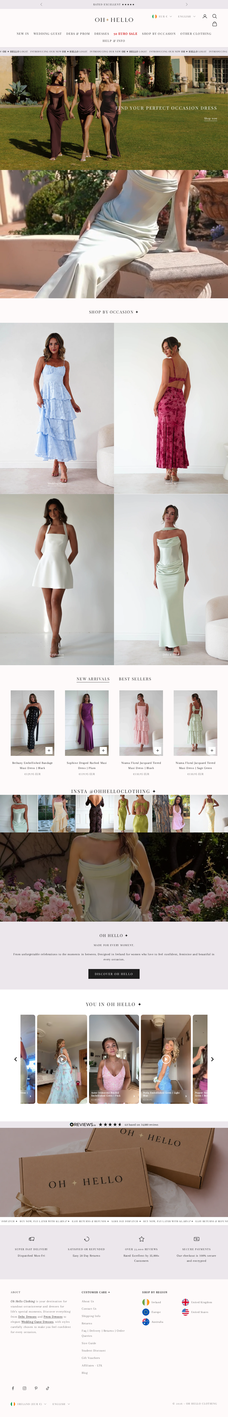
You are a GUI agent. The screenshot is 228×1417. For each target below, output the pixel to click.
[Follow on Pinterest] (36, 1388)
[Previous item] (15, 1059)
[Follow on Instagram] (24, 1388)
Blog (85, 1372)
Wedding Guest (48, 33)
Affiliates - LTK (92, 1365)
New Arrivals (93, 678)
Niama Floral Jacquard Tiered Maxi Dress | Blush (141, 765)
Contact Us (89, 1308)
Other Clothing (195, 33)
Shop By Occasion (159, 33)
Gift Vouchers (91, 1358)
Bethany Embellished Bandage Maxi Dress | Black (32, 765)
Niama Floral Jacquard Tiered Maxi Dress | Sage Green (196, 765)
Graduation (57, 654)
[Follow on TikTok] (47, 1388)
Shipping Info (91, 1316)
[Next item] (212, 1059)
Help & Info (114, 41)
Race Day (171, 483)
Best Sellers (135, 678)
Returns (87, 1323)
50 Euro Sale (126, 33)
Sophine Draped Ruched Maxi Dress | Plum (87, 765)
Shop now (210, 118)
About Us (88, 1301)
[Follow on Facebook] (13, 1388)
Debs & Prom (78, 33)
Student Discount (94, 1350)
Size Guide (89, 1343)
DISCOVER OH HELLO (114, 974)
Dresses (101, 33)
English (184, 16)
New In (23, 33)
